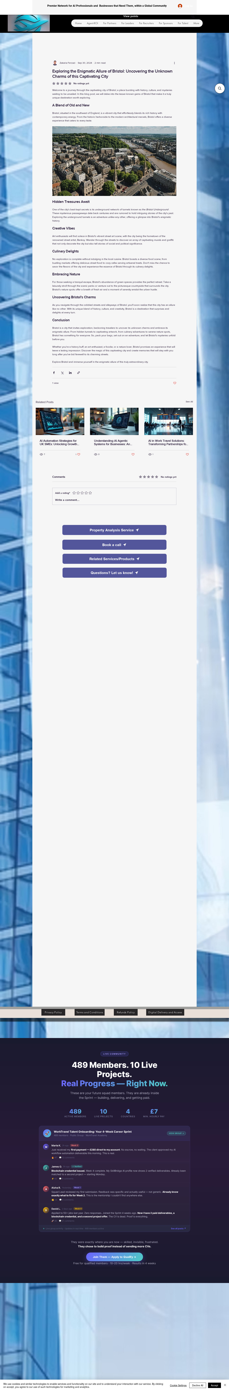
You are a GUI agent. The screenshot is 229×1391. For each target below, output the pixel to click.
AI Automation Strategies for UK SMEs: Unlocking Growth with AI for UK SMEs (58, 442)
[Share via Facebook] (53, 372)
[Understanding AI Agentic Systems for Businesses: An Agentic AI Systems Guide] (114, 421)
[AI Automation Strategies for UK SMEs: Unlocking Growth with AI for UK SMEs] (60, 421)
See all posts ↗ (178, 1228)
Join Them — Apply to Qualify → (114, 1257)
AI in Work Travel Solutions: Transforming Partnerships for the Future (167, 442)
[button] (220, 88)
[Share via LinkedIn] (70, 372)
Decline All (197, 1385)
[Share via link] (78, 372)
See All (189, 401)
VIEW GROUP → (176, 1133)
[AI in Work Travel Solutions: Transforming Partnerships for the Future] (168, 421)
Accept (214, 1385)
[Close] (225, 1385)
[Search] (193, 16)
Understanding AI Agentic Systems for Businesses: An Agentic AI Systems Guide (112, 442)
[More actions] (174, 63)
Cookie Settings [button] (178, 1385)
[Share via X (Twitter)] (62, 372)
